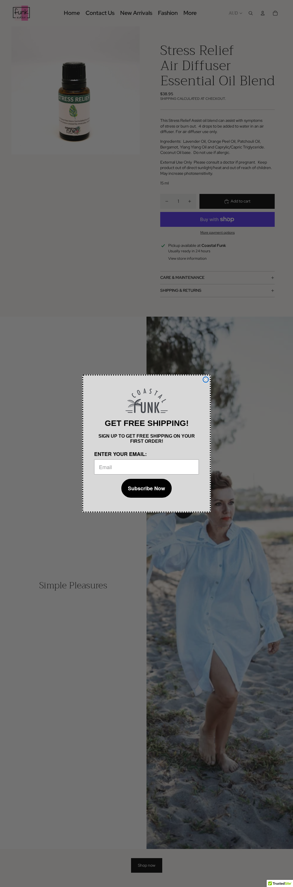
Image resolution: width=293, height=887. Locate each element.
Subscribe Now (146, 488)
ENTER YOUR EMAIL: (120, 454)
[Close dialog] (206, 379)
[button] (146, 400)
